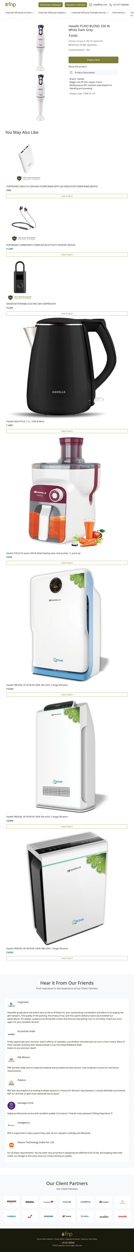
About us (84, 1239)
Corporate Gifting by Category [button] (51, 12)
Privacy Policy (59, 1239)
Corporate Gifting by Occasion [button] (18, 12)
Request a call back (75, 4)
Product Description (85, 72)
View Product (67, 196)
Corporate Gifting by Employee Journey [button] (88, 12)
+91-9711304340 (121, 4)
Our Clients (93, 1239)
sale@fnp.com (100, 4)
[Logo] (10, 4)
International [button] (118, 12)
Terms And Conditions (45, 1239)
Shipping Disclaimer (72, 1239)
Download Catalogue (50, 4)
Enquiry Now (93, 59)
